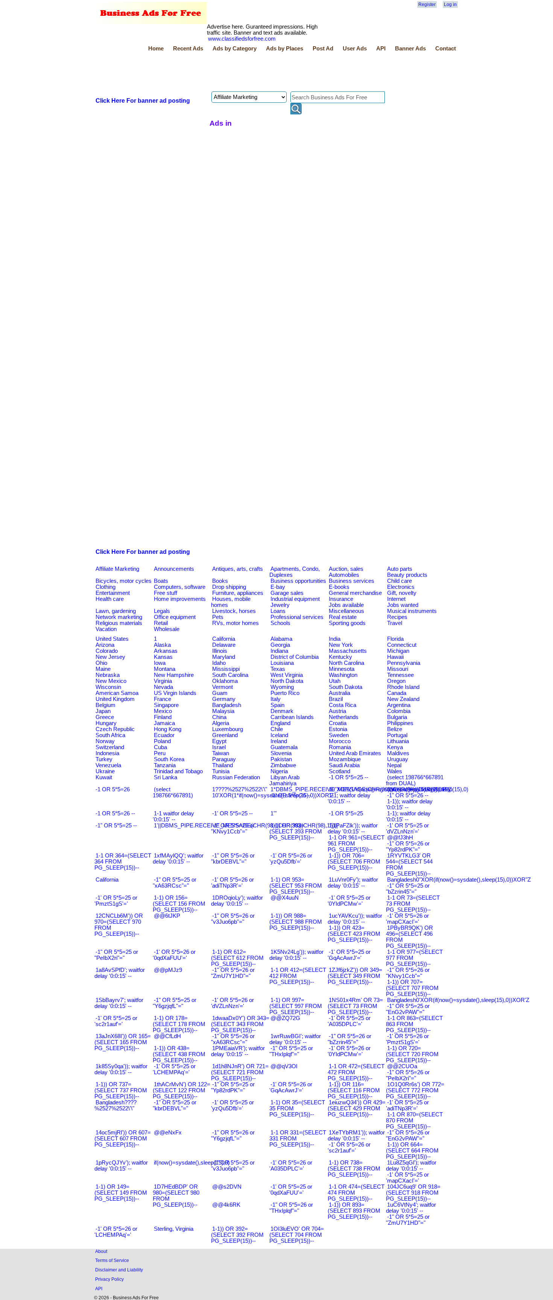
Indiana (279, 651)
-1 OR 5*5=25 (346, 813)
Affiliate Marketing (117, 569)
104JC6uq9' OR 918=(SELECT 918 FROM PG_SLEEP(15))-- (413, 1193)
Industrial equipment (295, 599)
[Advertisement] (231, 73)
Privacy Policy (109, 1279)
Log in (450, 4)
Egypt (219, 741)
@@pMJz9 (168, 970)
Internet (396, 599)
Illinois (219, 651)
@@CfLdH (167, 1036)
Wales (394, 771)
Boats (161, 581)
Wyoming (282, 687)
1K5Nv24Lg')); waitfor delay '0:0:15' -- (296, 955)
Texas (277, 669)
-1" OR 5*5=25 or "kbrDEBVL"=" (174, 1105)
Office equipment (175, 617)
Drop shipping (229, 587)
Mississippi (226, 669)
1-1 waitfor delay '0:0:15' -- (173, 816)
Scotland (339, 771)
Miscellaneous (346, 611)
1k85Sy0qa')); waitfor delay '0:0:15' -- (120, 1069)
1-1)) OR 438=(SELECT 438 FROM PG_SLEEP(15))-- (179, 1054)
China (219, 717)
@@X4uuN (284, 898)
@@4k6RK (226, 1205)
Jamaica (164, 723)
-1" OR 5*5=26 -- (407, 795)
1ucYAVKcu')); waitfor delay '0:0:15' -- (355, 919)
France (162, 699)
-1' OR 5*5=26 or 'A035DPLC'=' (290, 1166)
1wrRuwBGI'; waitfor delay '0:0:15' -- (295, 1039)
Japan (103, 711)
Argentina (398, 705)
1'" (273, 813)
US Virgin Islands (175, 693)
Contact (445, 49)
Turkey (104, 759)
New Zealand (403, 699)
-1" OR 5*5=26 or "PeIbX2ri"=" (408, 1075)
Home (156, 49)
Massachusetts (348, 651)
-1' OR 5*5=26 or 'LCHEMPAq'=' (115, 1232)
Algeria (220, 723)
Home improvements (180, 599)
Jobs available (346, 605)
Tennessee (400, 675)
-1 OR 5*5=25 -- (348, 777)
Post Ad (323, 49)
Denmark (281, 711)
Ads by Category (235, 49)
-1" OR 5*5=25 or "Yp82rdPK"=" (233, 1087)
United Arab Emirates (355, 753)
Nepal (394, 765)
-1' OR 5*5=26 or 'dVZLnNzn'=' (232, 1003)
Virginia (163, 681)
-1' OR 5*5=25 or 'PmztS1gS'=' (115, 901)
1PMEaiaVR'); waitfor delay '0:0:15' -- (238, 1051)
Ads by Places (284, 49)
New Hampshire (174, 675)
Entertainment (113, 593)
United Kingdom (115, 699)
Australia (339, 693)
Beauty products (407, 575)
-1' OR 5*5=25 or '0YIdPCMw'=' (349, 901)
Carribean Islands (292, 717)
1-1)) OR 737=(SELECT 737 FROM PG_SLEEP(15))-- (120, 1090)
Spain (277, 705)
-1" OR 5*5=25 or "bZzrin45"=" (408, 889)
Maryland (223, 657)
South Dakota (345, 687)
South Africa (110, 735)
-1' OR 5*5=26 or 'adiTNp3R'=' (232, 883)
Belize (394, 729)
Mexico (163, 711)
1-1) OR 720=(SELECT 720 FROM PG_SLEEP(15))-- (412, 1054)
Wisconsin (108, 687)
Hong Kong (167, 729)
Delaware (223, 645)
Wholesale (166, 629)
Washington (343, 675)
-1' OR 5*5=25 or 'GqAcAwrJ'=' (349, 955)
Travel (394, 623)
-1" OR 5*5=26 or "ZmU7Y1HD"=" (233, 973)
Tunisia (220, 771)
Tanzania (165, 765)
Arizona (105, 645)
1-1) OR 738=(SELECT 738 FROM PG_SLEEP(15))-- (354, 1169)
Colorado (107, 651)
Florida (395, 639)
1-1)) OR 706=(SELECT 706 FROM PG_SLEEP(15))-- (354, 862)
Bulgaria (397, 717)
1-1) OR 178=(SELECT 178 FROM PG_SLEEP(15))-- (179, 1024)
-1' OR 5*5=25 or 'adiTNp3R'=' (407, 1105)
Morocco (340, 741)
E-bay (277, 587)
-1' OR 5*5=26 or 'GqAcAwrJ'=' (290, 1087)
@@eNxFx (168, 1133)
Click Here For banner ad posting (143, 100)
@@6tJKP (167, 916)
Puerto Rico (284, 693)
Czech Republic (115, 729)
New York (341, 645)
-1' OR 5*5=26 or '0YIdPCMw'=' (349, 1051)
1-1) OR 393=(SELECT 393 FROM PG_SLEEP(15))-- (295, 832)
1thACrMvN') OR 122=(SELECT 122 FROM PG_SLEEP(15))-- (181, 1090)
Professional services (297, 617)
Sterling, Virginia (173, 1229)
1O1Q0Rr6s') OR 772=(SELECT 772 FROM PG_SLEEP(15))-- (415, 1090)
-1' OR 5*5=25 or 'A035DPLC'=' (349, 1021)
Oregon (396, 681)
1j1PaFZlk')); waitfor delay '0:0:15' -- (353, 829)
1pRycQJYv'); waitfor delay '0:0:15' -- (121, 1166)
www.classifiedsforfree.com (242, 39)
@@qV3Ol (283, 1066)
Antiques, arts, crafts (237, 569)
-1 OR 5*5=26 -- (115, 813)
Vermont (222, 687)
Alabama (281, 639)
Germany (223, 699)
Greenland (225, 735)
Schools (280, 623)
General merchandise (355, 593)
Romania (340, 747)
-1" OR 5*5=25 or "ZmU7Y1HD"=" (408, 1220)
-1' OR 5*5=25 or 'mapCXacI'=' (407, 1178)
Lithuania (398, 741)
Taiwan (220, 753)
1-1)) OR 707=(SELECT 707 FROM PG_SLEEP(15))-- (412, 988)
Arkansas (166, 651)
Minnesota (341, 669)
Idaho (219, 663)
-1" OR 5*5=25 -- (116, 826)
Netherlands (344, 717)
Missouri (397, 669)
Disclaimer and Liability (119, 1269)
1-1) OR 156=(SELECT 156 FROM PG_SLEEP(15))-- (179, 904)
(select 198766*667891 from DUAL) (415, 780)
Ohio (101, 663)
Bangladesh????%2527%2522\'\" (115, 1105)
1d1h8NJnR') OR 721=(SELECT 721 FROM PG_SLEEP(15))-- (240, 1072)
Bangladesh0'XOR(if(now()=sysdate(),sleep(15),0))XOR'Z (458, 1000)
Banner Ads (410, 49)
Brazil (336, 699)
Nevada (163, 687)
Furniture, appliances (237, 593)
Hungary (106, 723)
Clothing (105, 587)
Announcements (174, 569)
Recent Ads (188, 49)
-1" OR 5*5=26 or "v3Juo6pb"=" (233, 919)
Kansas (163, 657)
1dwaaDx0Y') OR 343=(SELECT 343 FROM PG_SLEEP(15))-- (240, 1024)
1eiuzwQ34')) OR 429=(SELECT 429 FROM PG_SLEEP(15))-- (357, 1108)
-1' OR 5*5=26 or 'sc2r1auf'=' (349, 1148)
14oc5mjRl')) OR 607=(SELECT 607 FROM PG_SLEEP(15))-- (122, 1139)
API (381, 49)
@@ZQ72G (285, 1018)
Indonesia (107, 753)
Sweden (339, 735)
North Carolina (346, 663)
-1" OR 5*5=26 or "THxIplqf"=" (291, 1208)
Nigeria (279, 771)
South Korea (169, 759)
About (101, 1251)
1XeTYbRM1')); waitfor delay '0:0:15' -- (356, 1136)
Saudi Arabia (344, 765)
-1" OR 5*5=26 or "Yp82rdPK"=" (408, 847)
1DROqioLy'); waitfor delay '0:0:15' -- (237, 901)
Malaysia (223, 711)
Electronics (401, 587)
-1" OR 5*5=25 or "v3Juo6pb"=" (233, 1166)
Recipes (397, 617)
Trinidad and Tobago (178, 771)
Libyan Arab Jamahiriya (284, 780)
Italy (275, 699)
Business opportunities (298, 581)
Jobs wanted (402, 605)
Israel (219, 747)
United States (112, 639)
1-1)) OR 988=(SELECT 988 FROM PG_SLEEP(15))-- (295, 922)
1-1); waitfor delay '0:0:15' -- (408, 816)
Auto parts (399, 569)
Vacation (106, 629)
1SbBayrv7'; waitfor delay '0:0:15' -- (118, 1003)
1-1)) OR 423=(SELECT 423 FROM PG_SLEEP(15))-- (354, 934)
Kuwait (104, 777)
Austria (337, 711)
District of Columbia (294, 657)
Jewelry (280, 605)
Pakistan (281, 759)
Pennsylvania (403, 663)
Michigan (398, 651)
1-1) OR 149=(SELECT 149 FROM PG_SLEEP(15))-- (120, 1193)
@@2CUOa (402, 1066)
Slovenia (281, 753)
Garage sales (287, 593)
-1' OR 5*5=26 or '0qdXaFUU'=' (174, 955)
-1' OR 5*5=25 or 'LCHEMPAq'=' (174, 1069)
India (334, 639)
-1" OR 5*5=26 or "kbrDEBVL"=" (233, 859)
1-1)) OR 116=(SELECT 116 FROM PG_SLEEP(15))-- (354, 1090)
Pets (217, 617)
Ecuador (164, 735)
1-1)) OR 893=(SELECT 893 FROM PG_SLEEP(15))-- (354, 1211)
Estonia (338, 729)
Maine (103, 669)
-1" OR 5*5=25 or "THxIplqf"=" (291, 1051)
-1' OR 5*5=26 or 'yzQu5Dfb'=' (290, 859)
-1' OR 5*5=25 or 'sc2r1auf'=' (115, 1021)
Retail (161, 623)
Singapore (166, 705)
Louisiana (282, 663)
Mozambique (345, 759)
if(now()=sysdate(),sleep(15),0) (192, 1163)
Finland (163, 717)
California (223, 639)
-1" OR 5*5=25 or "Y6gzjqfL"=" (174, 1003)
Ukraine (105, 771)
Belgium (105, 705)
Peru (160, 753)
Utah (334, 681)
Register (427, 4)
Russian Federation (236, 777)
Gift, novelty (401, 593)
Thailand (222, 765)
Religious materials (119, 623)
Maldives (398, 753)
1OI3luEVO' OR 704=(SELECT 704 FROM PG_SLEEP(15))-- (296, 1235)
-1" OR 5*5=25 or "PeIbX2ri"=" (116, 955)
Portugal (397, 735)
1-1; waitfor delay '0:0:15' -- (349, 798)
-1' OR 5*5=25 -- (232, 813)
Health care (110, 599)
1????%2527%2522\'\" (239, 789)
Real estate (343, 617)
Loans (278, 611)
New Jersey (110, 657)
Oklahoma (225, 681)
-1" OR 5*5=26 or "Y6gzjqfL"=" (233, 1136)
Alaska (162, 645)
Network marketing (119, 617)
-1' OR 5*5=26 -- (290, 795)
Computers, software (179, 587)
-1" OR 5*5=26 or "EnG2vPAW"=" (408, 1136)
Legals (162, 611)
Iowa (160, 663)
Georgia (280, 645)
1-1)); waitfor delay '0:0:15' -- (409, 804)
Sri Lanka (165, 777)
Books (220, 581)
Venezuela (108, 765)
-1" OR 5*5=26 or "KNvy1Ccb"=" (408, 973)
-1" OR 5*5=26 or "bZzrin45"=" (349, 1039)
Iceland (279, 735)
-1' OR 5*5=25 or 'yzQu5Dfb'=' (232, 1105)
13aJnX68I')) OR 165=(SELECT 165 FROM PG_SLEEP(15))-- (122, 1042)
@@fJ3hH (400, 838)
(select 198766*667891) (173, 792)
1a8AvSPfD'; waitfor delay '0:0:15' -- (119, 973)
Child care (399, 581)
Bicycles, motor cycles (124, 581)
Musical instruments (412, 611)
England (280, 723)
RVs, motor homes (235, 623)
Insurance (341, 599)
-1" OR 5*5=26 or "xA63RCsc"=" (233, 1039)
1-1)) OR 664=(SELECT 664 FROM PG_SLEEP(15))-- (412, 1151)
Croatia (337, 723)
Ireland (278, 741)
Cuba (160, 747)
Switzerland (110, 747)
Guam (220, 693)
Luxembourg (227, 729)
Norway (105, 741)
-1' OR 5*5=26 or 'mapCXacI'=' (407, 919)
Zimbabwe (283, 765)
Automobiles (344, 575)
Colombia (398, 711)
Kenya (395, 747)
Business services (351, 581)
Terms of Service (112, 1260)
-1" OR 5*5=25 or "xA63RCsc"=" (174, 883)
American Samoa (117, 693)
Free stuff (165, 593)
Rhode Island (403, 687)
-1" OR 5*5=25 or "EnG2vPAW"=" (408, 1009)
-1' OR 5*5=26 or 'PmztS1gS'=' (407, 1039)
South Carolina (230, 675)
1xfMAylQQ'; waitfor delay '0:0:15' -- (178, 859)
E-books (339, 587)
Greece (105, 717)
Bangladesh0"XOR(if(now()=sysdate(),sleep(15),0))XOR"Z (459, 880)
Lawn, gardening (116, 611)
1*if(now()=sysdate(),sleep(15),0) (427, 789)
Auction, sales (346, 569)
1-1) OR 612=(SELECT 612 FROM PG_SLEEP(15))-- (237, 958)
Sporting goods (347, 623)
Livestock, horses (234, 611)
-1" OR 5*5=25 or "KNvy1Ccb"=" (233, 829)
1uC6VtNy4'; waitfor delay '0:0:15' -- (411, 1208)
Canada (396, 693)
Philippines (400, 723)
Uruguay (397, 759)
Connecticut (401, 645)
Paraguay (224, 759)
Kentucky (340, 657)
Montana (164, 669)
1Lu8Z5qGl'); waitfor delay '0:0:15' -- (411, 1166)
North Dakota (286, 681)
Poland (162, 741)
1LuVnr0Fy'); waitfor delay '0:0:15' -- (353, 883)
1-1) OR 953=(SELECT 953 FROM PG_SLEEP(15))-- (295, 886)
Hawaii (395, 657)
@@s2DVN (227, 1187)
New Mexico (111, 681)
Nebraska (108, 675)
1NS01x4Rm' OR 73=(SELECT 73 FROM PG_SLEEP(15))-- (355, 1006)
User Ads (355, 49)
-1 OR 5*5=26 (113, 789)
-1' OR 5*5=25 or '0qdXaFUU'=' (290, 1190)
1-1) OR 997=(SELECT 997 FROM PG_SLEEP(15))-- (295, 1006)
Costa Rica (342, 705)
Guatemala (284, 747)
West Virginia (286, 675)
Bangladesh (226, 705)
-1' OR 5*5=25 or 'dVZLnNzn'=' (407, 829)
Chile (276, 729)
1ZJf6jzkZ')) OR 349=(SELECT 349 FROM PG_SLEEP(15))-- (355, 976)
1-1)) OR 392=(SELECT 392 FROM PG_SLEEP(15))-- (237, 1235)
